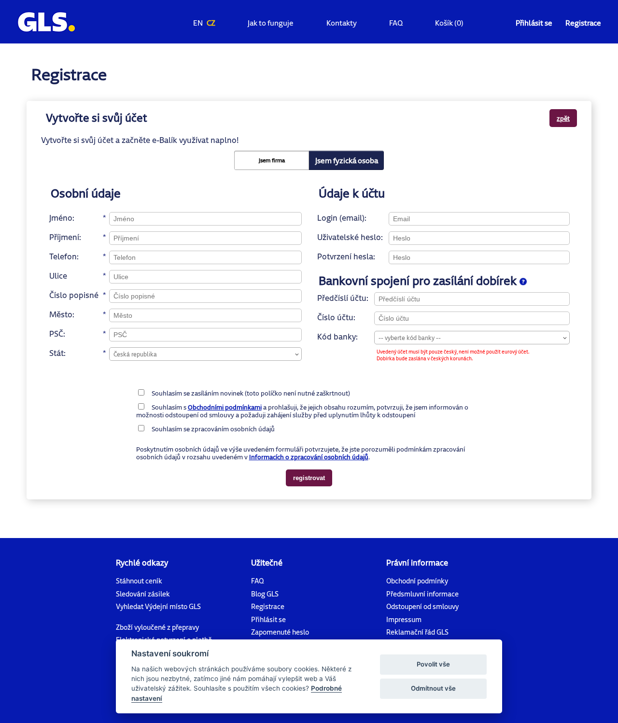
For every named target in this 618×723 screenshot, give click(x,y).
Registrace (583, 23)
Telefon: (64, 256)
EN (198, 23)
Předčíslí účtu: (342, 298)
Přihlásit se (534, 23)
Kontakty (341, 23)
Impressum (403, 619)
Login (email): (341, 218)
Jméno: (61, 218)
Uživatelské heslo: (350, 237)
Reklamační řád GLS (417, 632)
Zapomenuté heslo (280, 632)
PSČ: (57, 333)
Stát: (57, 353)
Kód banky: (337, 336)
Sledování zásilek (143, 593)
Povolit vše (433, 664)
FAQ (396, 23)
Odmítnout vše (433, 688)
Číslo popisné (73, 295)
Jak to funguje (271, 23)
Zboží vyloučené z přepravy (157, 627)
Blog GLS (265, 593)
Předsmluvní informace (422, 593)
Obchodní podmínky (417, 580)
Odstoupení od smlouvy (422, 606)
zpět (563, 118)
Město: (61, 314)
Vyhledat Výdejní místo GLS (158, 606)
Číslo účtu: (336, 317)
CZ (211, 23)
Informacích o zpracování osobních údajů (308, 457)
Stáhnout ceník (139, 580)
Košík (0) (449, 23)
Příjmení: (65, 237)
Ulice (58, 275)
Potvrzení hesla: (346, 256)
